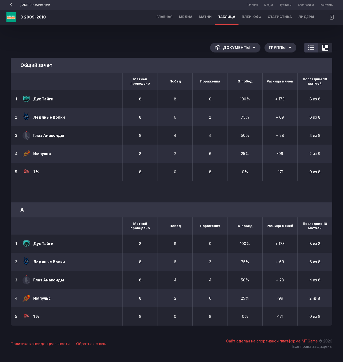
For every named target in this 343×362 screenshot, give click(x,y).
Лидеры (306, 17)
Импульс (42, 153)
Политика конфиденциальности (40, 343)
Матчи (205, 17)
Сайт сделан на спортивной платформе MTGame (272, 341)
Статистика (306, 4)
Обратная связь (91, 343)
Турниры (285, 4)
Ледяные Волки (49, 117)
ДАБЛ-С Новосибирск (35, 4)
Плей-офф (251, 17)
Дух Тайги (43, 99)
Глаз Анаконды (48, 135)
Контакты (326, 4)
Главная (252, 4)
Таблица (226, 17)
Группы (277, 47)
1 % (36, 171)
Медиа (268, 4)
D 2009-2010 (33, 17)
